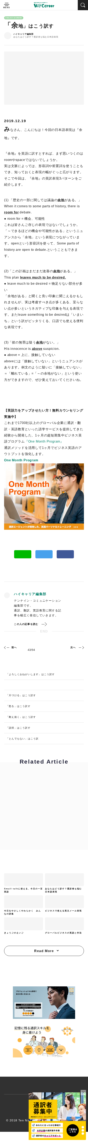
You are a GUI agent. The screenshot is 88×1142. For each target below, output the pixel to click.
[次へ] (81, 647)
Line (22, 554)
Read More (44, 951)
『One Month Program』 (44, 441)
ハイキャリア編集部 (23, 34)
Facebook (65, 554)
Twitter (44, 554)
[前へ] (7, 647)
